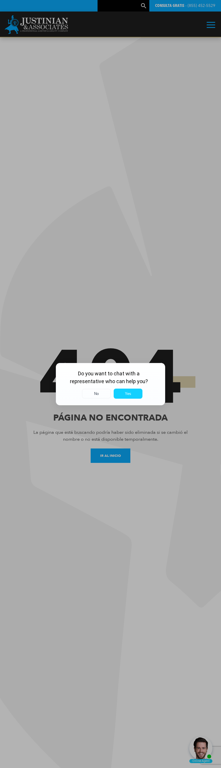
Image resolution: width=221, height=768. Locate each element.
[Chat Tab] (110, 384)
